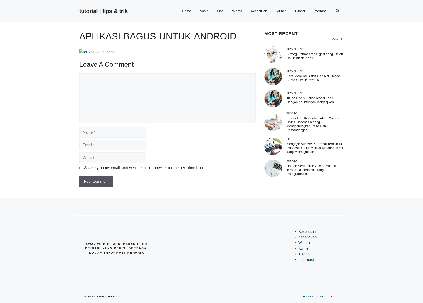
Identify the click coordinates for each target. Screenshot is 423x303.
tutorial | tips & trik (103, 11)
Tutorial (300, 11)
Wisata (237, 11)
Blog (220, 11)
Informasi (320, 11)
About (204, 11)
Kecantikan (259, 11)
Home (186, 11)
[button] (338, 11)
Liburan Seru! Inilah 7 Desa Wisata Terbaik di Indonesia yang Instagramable (311, 170)
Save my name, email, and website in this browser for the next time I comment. (149, 168)
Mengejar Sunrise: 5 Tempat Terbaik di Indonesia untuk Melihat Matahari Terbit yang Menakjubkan (314, 148)
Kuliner (281, 11)
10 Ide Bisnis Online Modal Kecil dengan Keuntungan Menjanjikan (310, 100)
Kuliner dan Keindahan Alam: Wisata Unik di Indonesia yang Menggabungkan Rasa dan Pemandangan (312, 124)
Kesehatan (307, 232)
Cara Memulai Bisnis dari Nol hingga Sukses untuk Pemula (313, 78)
